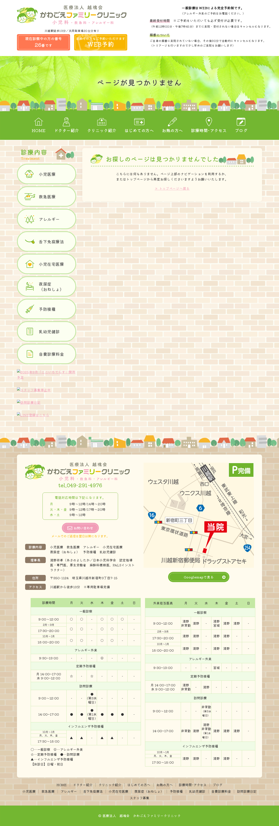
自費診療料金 (51, 354)
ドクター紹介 (66, 130)
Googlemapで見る (199, 577)
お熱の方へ (172, 130)
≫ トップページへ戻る (172, 188)
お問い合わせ (83, 527)
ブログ (241, 130)
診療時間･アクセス (209, 130)
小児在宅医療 (51, 264)
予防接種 (47, 309)
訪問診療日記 (247, 791)
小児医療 (47, 174)
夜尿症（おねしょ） (51, 286)
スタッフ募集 (139, 797)
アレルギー (49, 219)
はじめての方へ (139, 130)
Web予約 (100, 42)
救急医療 (47, 197)
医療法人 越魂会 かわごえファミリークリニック (142, 815)
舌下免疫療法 (51, 242)
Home (39, 130)
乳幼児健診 (49, 331)
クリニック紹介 (101, 130)
